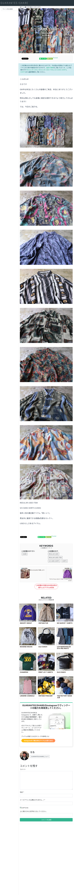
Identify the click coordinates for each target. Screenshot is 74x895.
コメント (23, 769)
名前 (21, 792)
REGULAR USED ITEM (46, 70)
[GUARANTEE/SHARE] (14, 3)
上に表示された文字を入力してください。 (33, 811)
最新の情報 (50, 68)
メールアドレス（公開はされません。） (32, 800)
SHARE (25, 554)
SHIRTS (22, 72)
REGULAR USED (32, 70)
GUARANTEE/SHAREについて (40, 756)
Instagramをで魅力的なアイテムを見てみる (38, 741)
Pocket (55, 58)
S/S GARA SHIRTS (60, 70)
